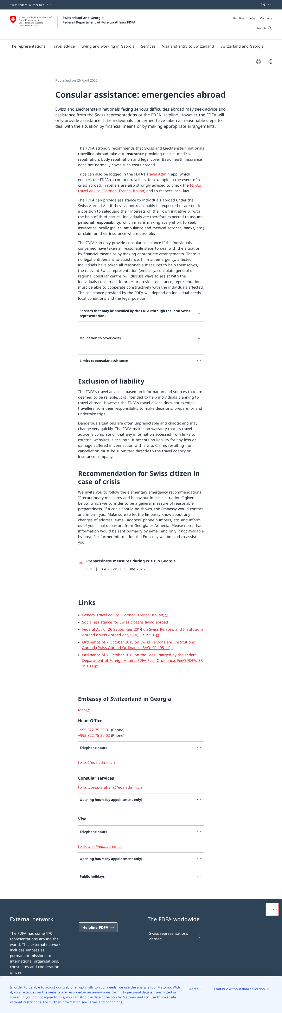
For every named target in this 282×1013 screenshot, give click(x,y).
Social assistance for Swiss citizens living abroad (125, 622)
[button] (28, 46)
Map (82, 709)
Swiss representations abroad (168, 936)
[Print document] (258, 61)
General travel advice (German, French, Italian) (123, 614)
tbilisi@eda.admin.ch (96, 762)
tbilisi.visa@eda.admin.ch (100, 846)
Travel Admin (158, 174)
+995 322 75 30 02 (94, 735)
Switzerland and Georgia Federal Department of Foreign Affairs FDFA (99, 20)
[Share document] (269, 61)
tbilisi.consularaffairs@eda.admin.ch (110, 787)
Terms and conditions (105, 1002)
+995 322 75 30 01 (94, 729)
